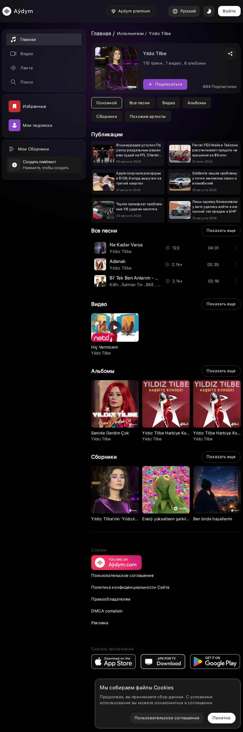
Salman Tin (133, 284)
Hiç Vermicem (104, 347)
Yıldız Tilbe (120, 251)
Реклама (99, 622)
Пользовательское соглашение (122, 575)
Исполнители (130, 33)
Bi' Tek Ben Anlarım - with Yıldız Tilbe (149, 278)
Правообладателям (111, 599)
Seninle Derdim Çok (110, 433)
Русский (188, 11)
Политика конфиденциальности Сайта (130, 587)
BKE (150, 284)
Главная (101, 33)
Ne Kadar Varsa (126, 245)
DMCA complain (107, 611)
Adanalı (118, 261)
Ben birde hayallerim (212, 518)
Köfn (115, 284)
